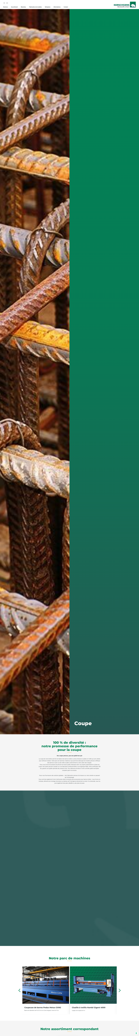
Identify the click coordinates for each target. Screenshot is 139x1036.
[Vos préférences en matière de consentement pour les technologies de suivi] (136, 1033)
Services (5, 7)
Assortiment (14, 7)
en (7, 3)
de (4, 3)
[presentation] (20, 990)
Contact (66, 7)
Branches (23, 7)
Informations (57, 7)
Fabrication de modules (35, 7)
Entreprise (47, 7)
